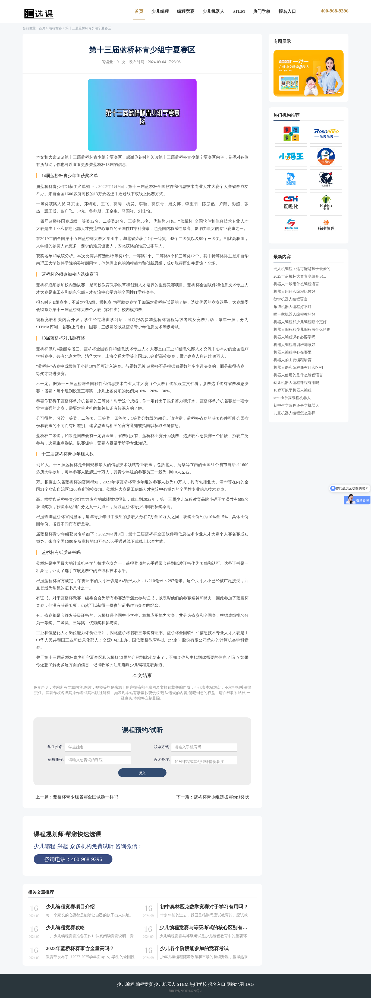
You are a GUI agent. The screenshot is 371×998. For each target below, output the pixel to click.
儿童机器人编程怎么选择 (294, 413)
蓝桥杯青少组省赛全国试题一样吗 (85, 797)
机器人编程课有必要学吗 (294, 337)
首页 (139, 11)
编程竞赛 (185, 11)
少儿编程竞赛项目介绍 (70, 906)
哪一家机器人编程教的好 (294, 314)
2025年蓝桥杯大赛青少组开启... (299, 276)
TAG (249, 984)
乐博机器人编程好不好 (292, 307)
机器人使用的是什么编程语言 (298, 375)
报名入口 (287, 11)
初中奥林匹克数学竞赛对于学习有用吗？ (204, 906)
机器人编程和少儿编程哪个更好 (300, 322)
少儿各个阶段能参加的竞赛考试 (194, 948)
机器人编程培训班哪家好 (294, 345)
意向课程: (56, 760)
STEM (238, 11)
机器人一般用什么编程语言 (296, 284)
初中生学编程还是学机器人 (296, 405)
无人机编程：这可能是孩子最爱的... (303, 269)
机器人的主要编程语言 (292, 360)
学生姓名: (56, 747)
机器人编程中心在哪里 (292, 352)
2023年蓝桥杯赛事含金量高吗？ (80, 948)
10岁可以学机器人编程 (292, 390)
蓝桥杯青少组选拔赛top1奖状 (221, 797)
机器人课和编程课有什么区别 (298, 367)
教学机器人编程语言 (290, 299)
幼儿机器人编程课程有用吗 (296, 383)
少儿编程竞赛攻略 (65, 927)
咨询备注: (162, 760)
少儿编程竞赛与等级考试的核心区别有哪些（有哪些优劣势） (204, 927)
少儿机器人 (213, 11)
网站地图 (235, 984)
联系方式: (162, 747)
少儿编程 (160, 11)
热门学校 (262, 11)
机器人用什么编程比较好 (294, 292)
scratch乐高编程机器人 (292, 398)
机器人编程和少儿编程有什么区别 (302, 330)
